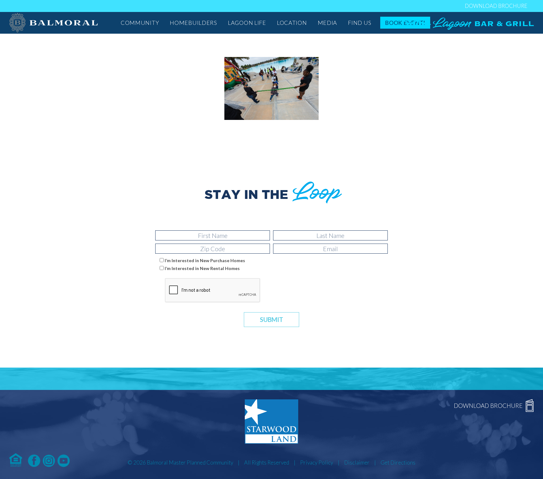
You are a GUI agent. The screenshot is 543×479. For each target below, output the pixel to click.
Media (327, 22)
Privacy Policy (316, 462)
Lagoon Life (247, 22)
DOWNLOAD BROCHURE (496, 6)
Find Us (359, 22)
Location (292, 22)
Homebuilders (193, 22)
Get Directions (398, 462)
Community (140, 22)
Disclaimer (357, 462)
